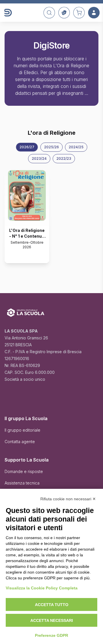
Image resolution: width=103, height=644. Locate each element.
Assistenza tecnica (22, 482)
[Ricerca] (49, 12)
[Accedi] (94, 12)
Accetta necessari (51, 620)
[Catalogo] (64, 12)
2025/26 (51, 147)
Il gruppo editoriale (22, 430)
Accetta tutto (51, 604)
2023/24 (39, 158)
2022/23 (63, 158)
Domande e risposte (24, 471)
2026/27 (26, 147)
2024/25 (76, 147)
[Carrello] (79, 12)
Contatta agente (20, 441)
